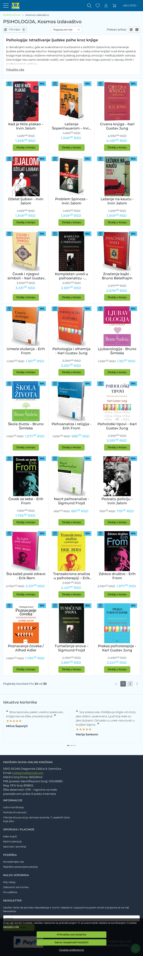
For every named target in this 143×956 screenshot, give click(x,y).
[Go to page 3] (71, 745)
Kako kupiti (10, 836)
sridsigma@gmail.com (27, 773)
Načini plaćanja (12, 841)
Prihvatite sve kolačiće (71, 934)
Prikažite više (15, 69)
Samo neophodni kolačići (71, 942)
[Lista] (131, 30)
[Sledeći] (137, 684)
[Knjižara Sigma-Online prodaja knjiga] (14, 5)
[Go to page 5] (75, 745)
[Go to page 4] (73, 745)
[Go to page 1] (68, 745)
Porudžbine (10, 892)
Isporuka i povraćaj (14, 846)
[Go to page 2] (69, 745)
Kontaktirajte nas (13, 861)
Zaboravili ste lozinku (16, 887)
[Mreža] (137, 30)
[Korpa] (114, 5)
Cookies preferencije (71, 949)
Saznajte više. (11, 926)
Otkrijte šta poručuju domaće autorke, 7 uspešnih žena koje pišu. (36, 819)
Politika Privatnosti (15, 812)
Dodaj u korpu (25, 147)
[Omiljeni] (97, 5)
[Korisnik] (106, 5)
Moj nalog (9, 882)
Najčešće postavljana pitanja (20, 866)
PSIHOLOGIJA (11, 15)
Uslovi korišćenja (13, 807)
